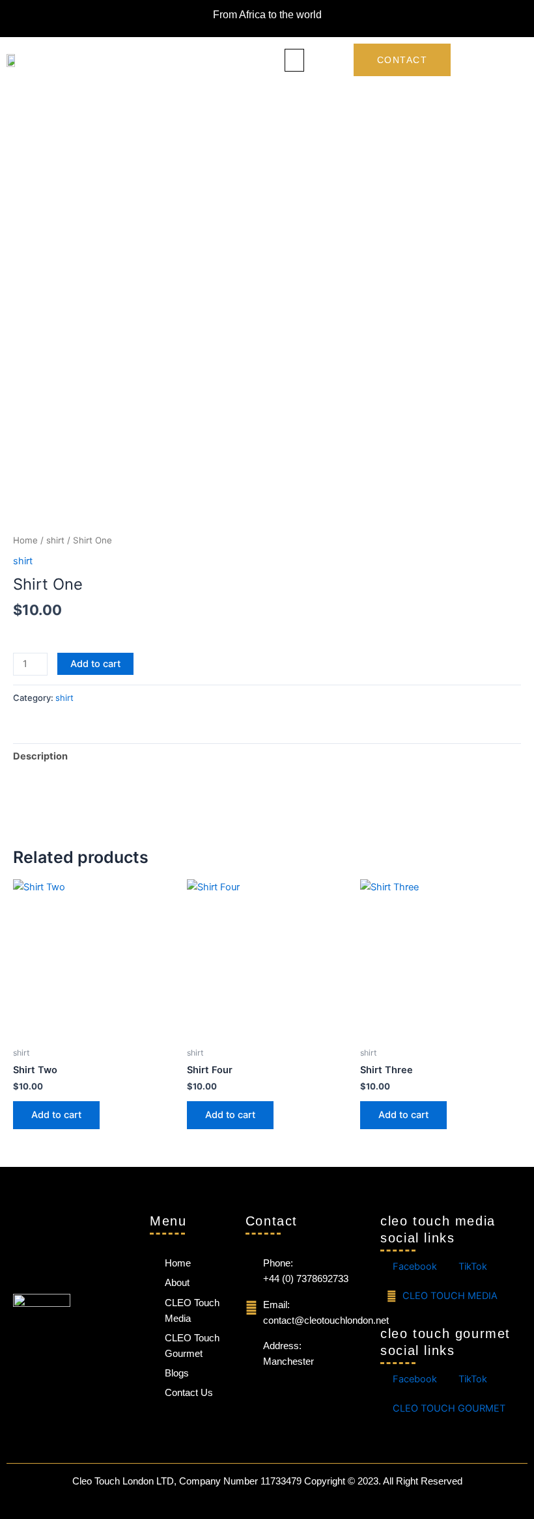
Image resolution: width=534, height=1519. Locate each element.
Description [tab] (40, 756)
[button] (294, 60)
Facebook (413, 1266)
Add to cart (95, 664)
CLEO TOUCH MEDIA (449, 1296)
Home (25, 540)
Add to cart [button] (56, 1115)
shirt (55, 540)
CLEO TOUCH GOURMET (447, 1408)
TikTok (471, 1266)
